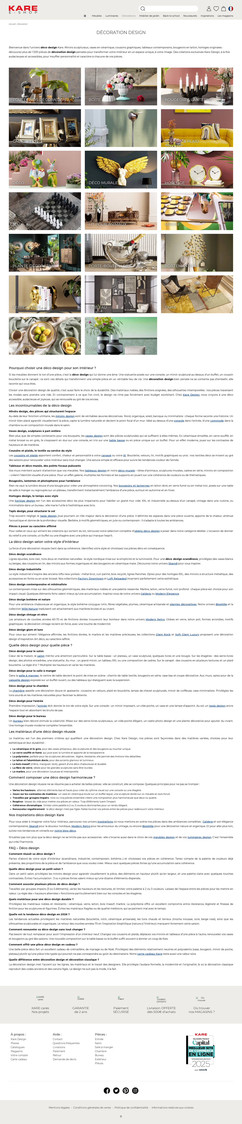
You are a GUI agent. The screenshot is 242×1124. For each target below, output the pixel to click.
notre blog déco (65, 830)
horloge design (25, 500)
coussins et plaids (26, 455)
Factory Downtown (90, 578)
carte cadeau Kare (149, 953)
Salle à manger (104, 1047)
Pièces (99, 1063)
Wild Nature (30, 608)
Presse (15, 1043)
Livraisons (59, 1047)
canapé (106, 455)
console (179, 420)
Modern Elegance (167, 593)
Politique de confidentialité (131, 1107)
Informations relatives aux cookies (172, 1107)
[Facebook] (107, 1090)
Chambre (101, 1051)
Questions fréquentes (66, 1043)
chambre (18, 690)
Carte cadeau (19, 1059)
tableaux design (95, 470)
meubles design (164, 837)
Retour (57, 1055)
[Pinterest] (126, 1090)
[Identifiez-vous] (209, 8)
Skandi (172, 563)
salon (40, 655)
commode (217, 420)
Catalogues (18, 1047)
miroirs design (64, 416)
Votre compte (19, 1055)
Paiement (59, 1051)
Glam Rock (163, 634)
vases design (94, 435)
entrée (42, 705)
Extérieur (100, 1059)
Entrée (99, 1039)
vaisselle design (19, 680)
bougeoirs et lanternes (134, 485)
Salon (98, 1043)
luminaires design (199, 837)
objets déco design (147, 531)
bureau (18, 720)
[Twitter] (116, 1090)
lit (124, 455)
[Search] (143, 9)
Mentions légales (59, 1107)
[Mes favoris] (216, 8)
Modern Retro (155, 619)
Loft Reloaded (117, 578)
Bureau (99, 1055)
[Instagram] (135, 1090)
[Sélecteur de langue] (230, 8)
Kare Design (191, 394)
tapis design (48, 515)
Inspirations (105, 821)
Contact (58, 1039)
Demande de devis (64, 1059)
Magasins (17, 1051)
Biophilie (221, 604)
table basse (117, 440)
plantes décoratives (183, 604)
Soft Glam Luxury (187, 634)
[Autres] (87, 16)
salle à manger (29, 675)
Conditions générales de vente (92, 1107)
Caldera (146, 593)
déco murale (126, 470)
